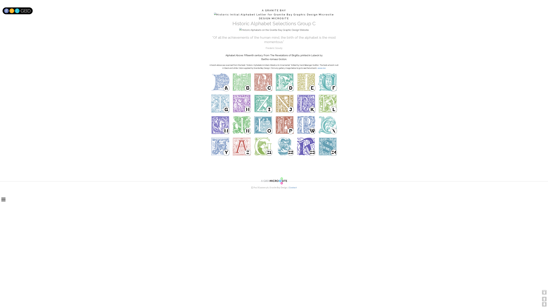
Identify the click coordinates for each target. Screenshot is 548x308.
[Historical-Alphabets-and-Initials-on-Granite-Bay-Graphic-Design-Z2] (285, 146)
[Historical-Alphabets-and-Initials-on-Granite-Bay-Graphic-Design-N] (242, 125)
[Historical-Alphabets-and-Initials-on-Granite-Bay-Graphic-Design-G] (220, 104)
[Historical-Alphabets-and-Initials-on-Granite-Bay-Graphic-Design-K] (306, 104)
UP (544, 299)
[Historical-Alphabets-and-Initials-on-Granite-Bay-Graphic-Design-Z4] (328, 146)
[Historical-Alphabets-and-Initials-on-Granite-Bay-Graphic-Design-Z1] (263, 146)
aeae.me (322, 68)
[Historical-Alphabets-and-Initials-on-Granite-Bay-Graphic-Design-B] (242, 82)
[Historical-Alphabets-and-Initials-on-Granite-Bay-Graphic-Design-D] (285, 82)
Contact (293, 187)
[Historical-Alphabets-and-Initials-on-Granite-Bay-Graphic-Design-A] (220, 82)
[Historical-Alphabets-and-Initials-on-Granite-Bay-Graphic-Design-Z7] (263, 165)
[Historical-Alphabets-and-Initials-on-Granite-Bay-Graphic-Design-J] (285, 104)
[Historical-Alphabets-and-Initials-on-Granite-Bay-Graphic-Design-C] (263, 82)
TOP (544, 292)
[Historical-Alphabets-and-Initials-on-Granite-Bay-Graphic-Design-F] (328, 82)
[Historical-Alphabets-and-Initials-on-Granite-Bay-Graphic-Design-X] (328, 125)
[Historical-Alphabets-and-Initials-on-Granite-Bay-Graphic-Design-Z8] (285, 165)
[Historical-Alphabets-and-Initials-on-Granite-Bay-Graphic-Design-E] (306, 82)
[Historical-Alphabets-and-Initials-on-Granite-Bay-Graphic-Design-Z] (242, 146)
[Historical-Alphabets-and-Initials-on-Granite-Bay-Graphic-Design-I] (263, 104)
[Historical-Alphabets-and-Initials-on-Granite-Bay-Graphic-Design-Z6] (242, 165)
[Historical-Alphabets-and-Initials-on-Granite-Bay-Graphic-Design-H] (242, 104)
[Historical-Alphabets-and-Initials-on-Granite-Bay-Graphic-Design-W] (306, 125)
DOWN (544, 304)
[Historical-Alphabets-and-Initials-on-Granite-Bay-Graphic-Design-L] (328, 104)
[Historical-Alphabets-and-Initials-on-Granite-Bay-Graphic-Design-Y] (220, 146)
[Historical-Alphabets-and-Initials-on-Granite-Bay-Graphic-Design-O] (263, 125)
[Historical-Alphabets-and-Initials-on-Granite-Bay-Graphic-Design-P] (285, 125)
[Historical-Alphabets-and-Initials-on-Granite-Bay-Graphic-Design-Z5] (220, 165)
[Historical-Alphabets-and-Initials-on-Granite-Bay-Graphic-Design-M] (220, 125)
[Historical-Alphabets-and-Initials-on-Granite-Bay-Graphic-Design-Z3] (306, 146)
